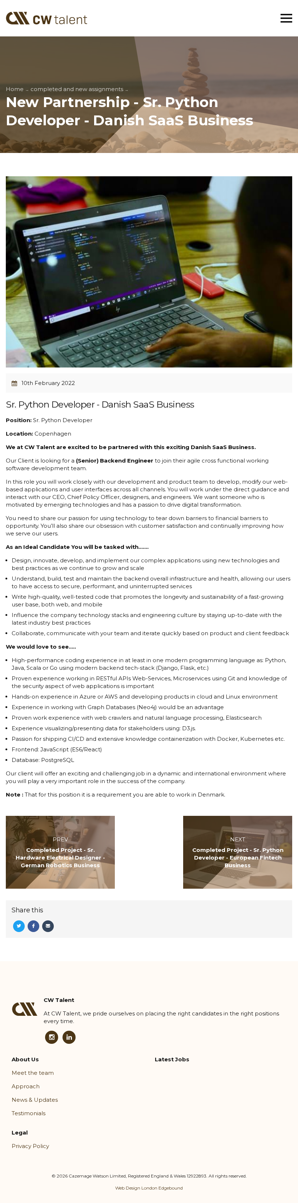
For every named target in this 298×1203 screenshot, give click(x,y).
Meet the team (33, 1072)
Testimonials (28, 1113)
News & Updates (35, 1099)
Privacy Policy (30, 1146)
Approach (26, 1086)
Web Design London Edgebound (149, 1188)
